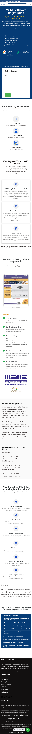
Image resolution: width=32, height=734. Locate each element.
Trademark (14, 726)
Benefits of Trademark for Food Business (8, 705)
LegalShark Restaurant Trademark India (19, 721)
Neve (9, 732)
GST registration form (13, 710)
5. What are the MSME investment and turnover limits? (16, 629)
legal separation (8, 721)
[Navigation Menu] (30, 4)
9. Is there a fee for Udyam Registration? (13, 642)
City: (6, 81)
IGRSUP (17, 715)
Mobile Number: (9, 88)
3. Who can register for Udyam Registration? (14, 623)
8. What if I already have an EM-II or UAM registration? (16, 639)
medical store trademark (12, 722)
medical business (4, 722)
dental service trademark (12, 707)
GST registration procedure (22, 710)
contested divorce (25, 705)
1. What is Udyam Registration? (10, 615)
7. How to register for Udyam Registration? (13, 636)
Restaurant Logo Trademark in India (11, 724)
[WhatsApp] (7, 697)
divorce (25, 707)
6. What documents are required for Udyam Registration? (13, 632)
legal (7, 718)
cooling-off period (4, 707)
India (21, 715)
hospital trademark (21, 712)
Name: (6, 75)
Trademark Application (21, 726)
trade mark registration (23, 728)
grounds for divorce (25, 708)
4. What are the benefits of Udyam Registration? (14, 626)
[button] (16, 615)
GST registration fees (5, 710)
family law (15, 708)
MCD (27, 721)
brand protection (19, 705)
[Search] (25, 4)
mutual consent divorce (21, 722)
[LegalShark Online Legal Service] (3, 4)
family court (12, 708)
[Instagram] (11, 697)
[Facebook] (9, 697)
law (5, 718)
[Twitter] (4, 697)
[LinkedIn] (2, 697)
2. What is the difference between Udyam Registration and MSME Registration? (16, 619)
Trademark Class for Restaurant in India (11, 728)
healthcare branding (14, 712)
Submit (8, 95)
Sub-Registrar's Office (8, 726)
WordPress (21, 732)
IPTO (25, 715)
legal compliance (23, 718)
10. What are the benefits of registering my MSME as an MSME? (16, 646)
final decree (20, 708)
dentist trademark (20, 707)
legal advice (13, 718)
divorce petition (6, 708)
